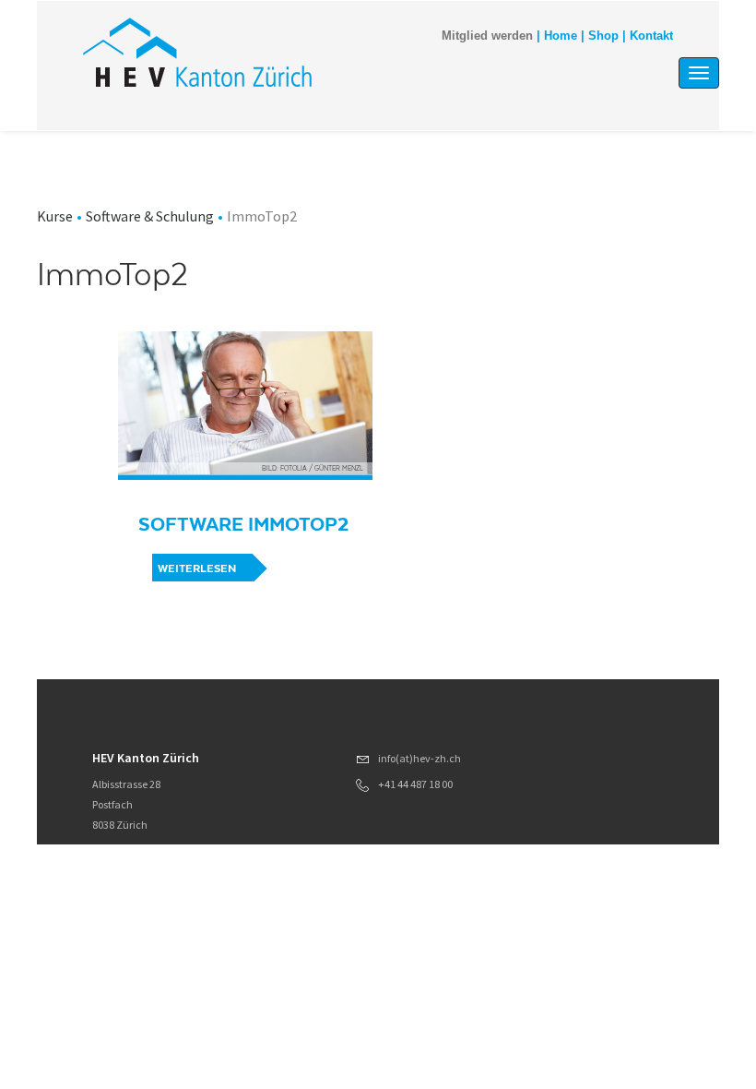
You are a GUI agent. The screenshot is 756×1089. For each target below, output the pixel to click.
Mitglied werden (487, 36)
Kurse (55, 216)
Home (560, 36)
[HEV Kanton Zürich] (197, 52)
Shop (603, 36)
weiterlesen (197, 568)
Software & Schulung (150, 216)
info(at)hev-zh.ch (419, 758)
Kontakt (651, 36)
